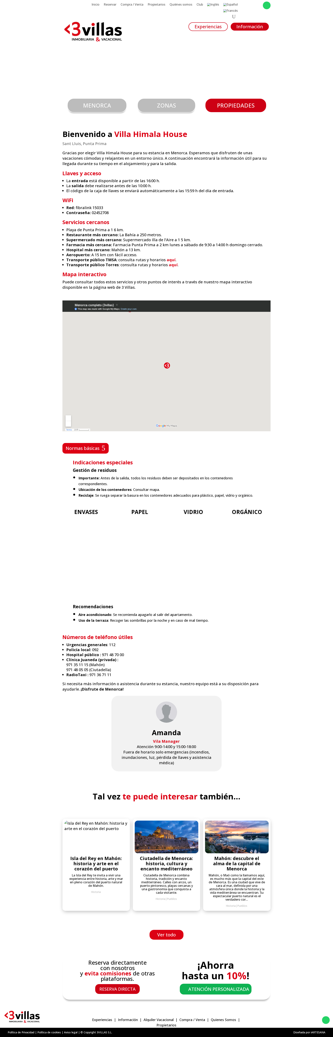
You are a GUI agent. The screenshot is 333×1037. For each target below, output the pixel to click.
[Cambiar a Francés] (230, 11)
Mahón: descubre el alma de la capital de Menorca (236, 863)
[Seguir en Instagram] (250, 5)
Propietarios (156, 5)
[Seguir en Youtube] (258, 5)
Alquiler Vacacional (159, 1019)
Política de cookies (49, 1032)
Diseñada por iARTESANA (309, 1032)
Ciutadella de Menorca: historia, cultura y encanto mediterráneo (166, 863)
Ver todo (166, 934)
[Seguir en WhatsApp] (267, 5)
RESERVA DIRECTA (117, 989)
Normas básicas (82, 448)
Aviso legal (70, 1032)
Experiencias (208, 26)
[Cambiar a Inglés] (213, 5)
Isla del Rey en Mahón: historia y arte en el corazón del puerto (96, 863)
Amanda (166, 732)
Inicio (95, 5)
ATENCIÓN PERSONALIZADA (218, 989)
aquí (171, 259)
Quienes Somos (223, 1019)
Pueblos (242, 906)
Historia (231, 906)
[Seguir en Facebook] (243, 5)
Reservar (110, 5)
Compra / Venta (132, 5)
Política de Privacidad (21, 1032)
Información (249, 26)
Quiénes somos (181, 5)
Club (200, 5)
